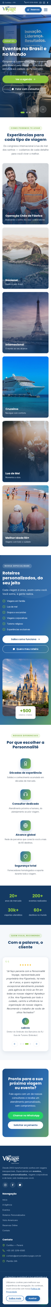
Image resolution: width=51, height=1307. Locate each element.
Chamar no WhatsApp (26, 1115)
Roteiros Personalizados (13, 1215)
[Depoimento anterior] (15, 1044)
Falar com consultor (27, 89)
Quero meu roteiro (27, 649)
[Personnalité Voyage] (9, 9)
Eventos (6, 1210)
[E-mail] (40, 3)
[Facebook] (48, 3)
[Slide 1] (23, 112)
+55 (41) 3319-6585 (15, 1250)
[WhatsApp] (20, 1185)
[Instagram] (44, 3)
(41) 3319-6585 (32, 2)
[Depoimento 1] (20, 1044)
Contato (6, 1230)
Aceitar (33, 1298)
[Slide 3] (30, 112)
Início (4, 1199)
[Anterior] (34, 109)
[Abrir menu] (46, 9)
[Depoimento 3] (27, 1044)
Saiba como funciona (23, 639)
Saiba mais (15, 1298)
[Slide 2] (27, 112)
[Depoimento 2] (23, 1044)
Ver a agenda (24, 79)
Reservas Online (10, 1225)
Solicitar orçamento (26, 1125)
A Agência (7, 1204)
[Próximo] (43, 109)
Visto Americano (10, 1220)
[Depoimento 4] (30, 1044)
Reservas (35, 9)
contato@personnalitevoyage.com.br (23, 1255)
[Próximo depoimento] (36, 1044)
